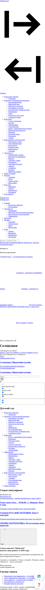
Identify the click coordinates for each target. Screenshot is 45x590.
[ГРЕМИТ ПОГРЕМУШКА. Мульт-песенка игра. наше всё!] (21, 519)
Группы (12, 358)
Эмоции (11, 166)
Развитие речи (13, 147)
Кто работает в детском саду (14, 582)
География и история (15, 108)
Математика (12, 112)
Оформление (13, 216)
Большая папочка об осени (13, 583)
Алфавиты (12, 168)
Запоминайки (13, 125)
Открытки (12, 98)
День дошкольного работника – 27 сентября (19, 578)
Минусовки (12, 183)
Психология (12, 145)
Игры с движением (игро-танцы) (20, 128)
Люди (10, 113)
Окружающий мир (15, 102)
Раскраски (12, 136)
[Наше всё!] (4, 1)
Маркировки (12, 456)
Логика (11, 188)
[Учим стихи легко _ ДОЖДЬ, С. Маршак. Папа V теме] (20, 498)
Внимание (12, 187)
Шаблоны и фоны (14, 172)
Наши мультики (9, 173)
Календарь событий (11, 97)
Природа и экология (15, 106)
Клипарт (11, 170)
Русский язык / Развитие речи (19, 110)
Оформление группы (15, 155)
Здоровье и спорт (14, 117)
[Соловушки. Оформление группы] (2, 356)
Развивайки (12, 211)
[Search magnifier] (2, 379)
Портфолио (12, 162)
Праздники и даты (15, 142)
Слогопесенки (13, 127)
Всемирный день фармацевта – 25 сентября (19, 576)
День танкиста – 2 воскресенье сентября (18, 580)
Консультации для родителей (14, 140)
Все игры (7, 185)
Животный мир (13, 104)
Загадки (11, 123)
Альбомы (11, 177)
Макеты (11, 158)
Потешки (11, 132)
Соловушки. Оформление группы (15, 362)
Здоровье (11, 151)
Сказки (11, 138)
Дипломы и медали (15, 164)
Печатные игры (14, 134)
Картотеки (8, 119)
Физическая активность (16, 130)
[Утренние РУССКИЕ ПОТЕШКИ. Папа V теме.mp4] (17, 509)
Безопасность (13, 149)
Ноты (10, 179)
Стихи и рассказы (14, 121)
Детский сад (8, 153)
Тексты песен (13, 181)
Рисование (12, 192)
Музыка (7, 175)
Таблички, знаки (14, 160)
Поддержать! (8, 194)
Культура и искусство (16, 115)
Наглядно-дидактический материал (16, 100)
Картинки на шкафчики (16, 157)
